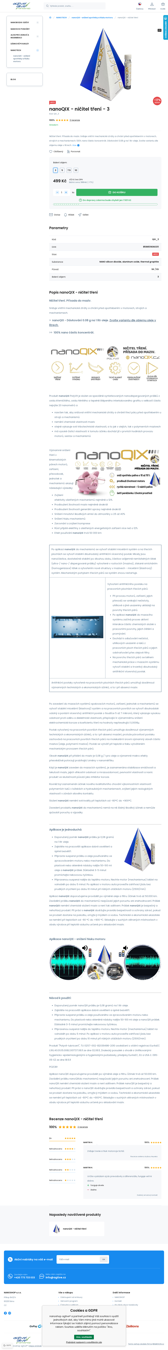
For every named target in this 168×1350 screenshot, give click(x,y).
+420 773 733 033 (24, 1277)
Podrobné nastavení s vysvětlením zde (84, 1342)
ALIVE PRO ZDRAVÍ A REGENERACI (20, 36)
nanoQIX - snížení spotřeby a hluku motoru (92, 17)
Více (74, 145)
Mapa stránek (35, 1346)
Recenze (119, 1312)
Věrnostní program (69, 1301)
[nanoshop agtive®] (50, 17)
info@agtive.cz (56, 1277)
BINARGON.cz (158, 1344)
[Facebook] (5, 1313)
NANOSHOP (120, 1297)
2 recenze (75, 120)
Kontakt (118, 1301)
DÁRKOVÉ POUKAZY (20, 43)
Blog (13, 79)
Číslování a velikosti (69, 1305)
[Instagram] (9, 1313)
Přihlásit (104, 1259)
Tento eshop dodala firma (140, 1344)
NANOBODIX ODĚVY (20, 22)
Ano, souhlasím (84, 1337)
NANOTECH (61, 17)
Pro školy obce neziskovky (126, 1305)
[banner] (22, 6)
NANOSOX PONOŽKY (20, 29)
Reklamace (120, 1308)
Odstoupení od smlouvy (71, 1297)
